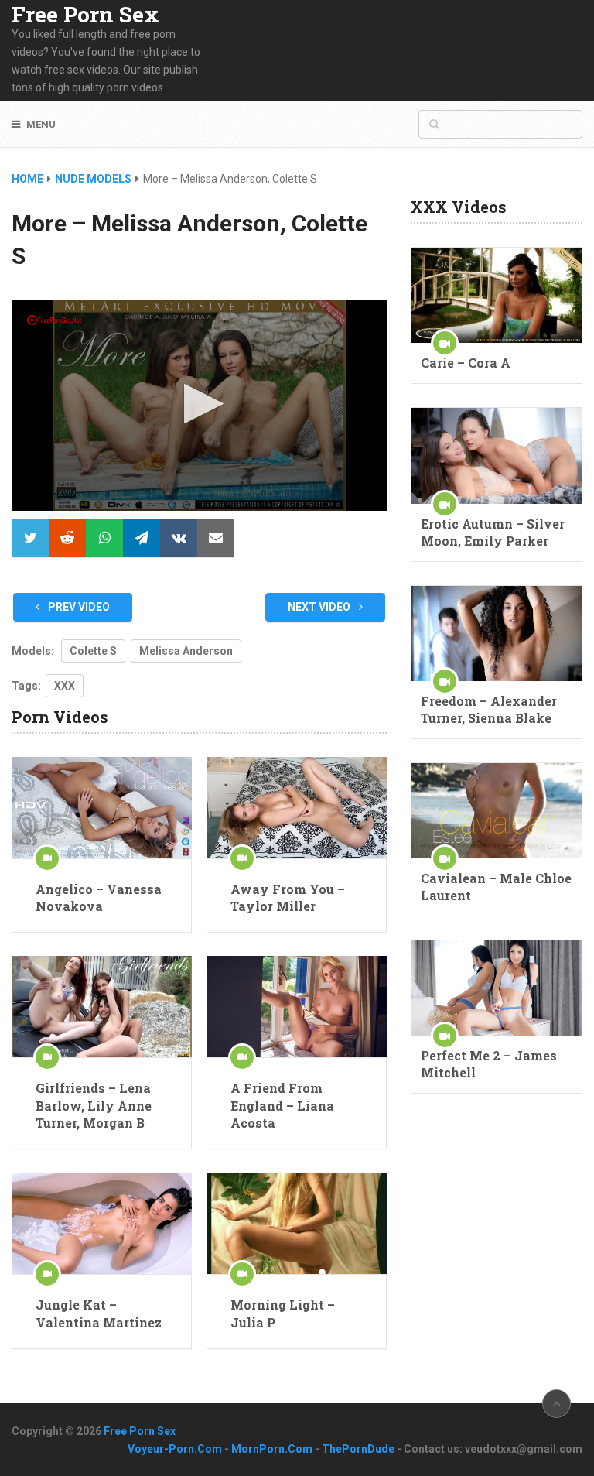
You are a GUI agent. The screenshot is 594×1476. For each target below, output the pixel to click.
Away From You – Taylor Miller (287, 897)
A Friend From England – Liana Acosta (282, 1105)
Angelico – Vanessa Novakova (99, 897)
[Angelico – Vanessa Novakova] (102, 807)
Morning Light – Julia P (282, 1313)
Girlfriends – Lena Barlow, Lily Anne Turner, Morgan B (94, 1105)
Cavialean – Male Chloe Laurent (496, 886)
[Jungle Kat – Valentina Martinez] (102, 1223)
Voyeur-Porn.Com (175, 1449)
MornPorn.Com (271, 1449)
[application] (199, 405)
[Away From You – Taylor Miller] (297, 807)
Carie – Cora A (465, 362)
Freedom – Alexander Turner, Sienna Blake (489, 709)
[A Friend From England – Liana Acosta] (297, 1006)
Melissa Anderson (186, 651)
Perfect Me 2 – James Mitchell (489, 1063)
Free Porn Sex (85, 15)
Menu (41, 124)
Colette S (93, 651)
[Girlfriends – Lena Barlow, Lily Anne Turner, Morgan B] (102, 1006)
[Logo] (55, 320)
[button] (199, 403)
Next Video (320, 607)
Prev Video (78, 607)
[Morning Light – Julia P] (297, 1223)
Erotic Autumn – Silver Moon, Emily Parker (493, 532)
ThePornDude (358, 1449)
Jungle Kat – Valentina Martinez (99, 1313)
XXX (64, 686)
